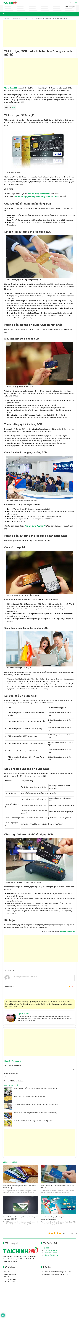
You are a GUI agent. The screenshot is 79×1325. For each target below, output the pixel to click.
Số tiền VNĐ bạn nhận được (14, 1081)
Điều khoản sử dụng (51, 1255)
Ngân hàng (16, 18)
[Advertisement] (39, 33)
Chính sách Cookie (50, 1253)
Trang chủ (6, 18)
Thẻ (4, 14)
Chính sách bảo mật (51, 1250)
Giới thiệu (47, 1248)
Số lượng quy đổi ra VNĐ (12, 1065)
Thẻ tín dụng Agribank (35, 525)
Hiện (13, 107)
